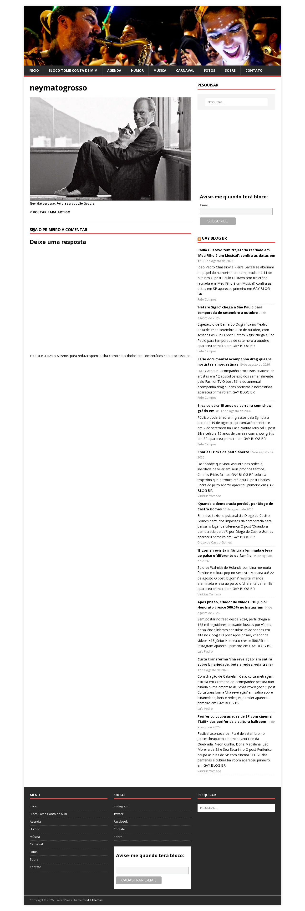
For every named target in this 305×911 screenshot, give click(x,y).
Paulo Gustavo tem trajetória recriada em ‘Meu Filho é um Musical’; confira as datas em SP (236, 255)
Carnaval (185, 70)
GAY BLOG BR (214, 238)
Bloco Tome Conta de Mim (73, 70)
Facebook (121, 821)
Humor (137, 70)
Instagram (121, 806)
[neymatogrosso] (110, 198)
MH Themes (94, 900)
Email (204, 205)
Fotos (209, 70)
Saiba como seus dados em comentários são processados (145, 355)
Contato (254, 70)
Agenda (114, 70)
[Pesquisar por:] (236, 102)
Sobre (230, 70)
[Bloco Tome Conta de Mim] (152, 62)
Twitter (118, 814)
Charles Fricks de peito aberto (223, 452)
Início (34, 70)
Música (159, 70)
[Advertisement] (236, 146)
